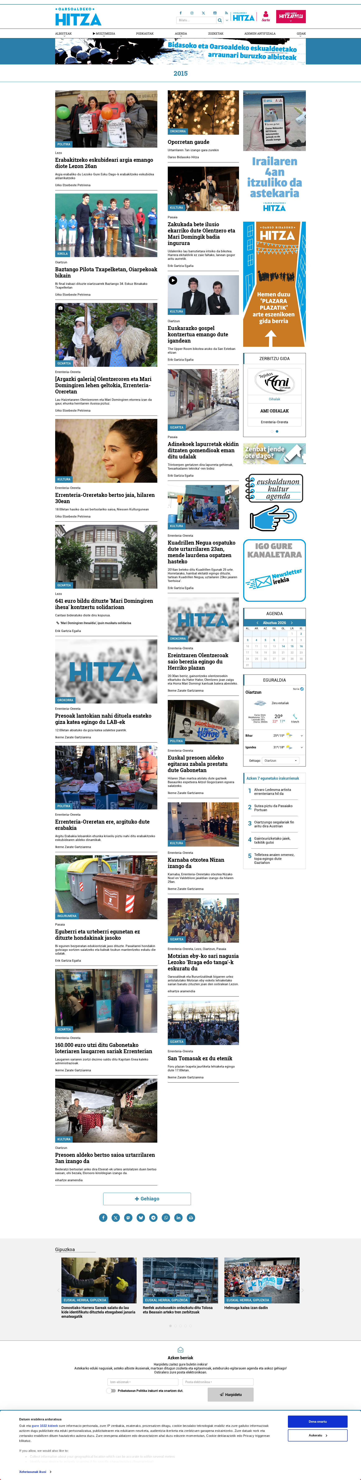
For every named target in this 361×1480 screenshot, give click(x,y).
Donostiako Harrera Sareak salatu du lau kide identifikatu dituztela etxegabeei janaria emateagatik (98, 1312)
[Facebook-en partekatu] (103, 1218)
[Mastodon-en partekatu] (128, 1218)
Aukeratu (315, 1435)
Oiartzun (61, 262)
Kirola (62, 253)
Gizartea (64, 363)
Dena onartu (318, 1421)
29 (267, 633)
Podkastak (145, 33)
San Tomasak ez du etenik (200, 1058)
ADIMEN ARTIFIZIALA (260, 33)
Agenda (181, 33)
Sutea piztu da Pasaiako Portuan (273, 808)
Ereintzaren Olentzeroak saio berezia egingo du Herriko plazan (198, 661)
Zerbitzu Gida (274, 358)
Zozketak (215, 33)
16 (301, 646)
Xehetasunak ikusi (32, 1472)
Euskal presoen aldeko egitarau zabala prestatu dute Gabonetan (198, 764)
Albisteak (63, 33)
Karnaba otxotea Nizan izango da (196, 862)
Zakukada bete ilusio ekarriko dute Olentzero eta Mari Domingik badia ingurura (201, 233)
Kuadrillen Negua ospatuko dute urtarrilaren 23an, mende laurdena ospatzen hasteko (201, 552)
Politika (63, 144)
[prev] (257, 622)
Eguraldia (274, 680)
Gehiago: (255, 760)
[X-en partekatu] (116, 1218)
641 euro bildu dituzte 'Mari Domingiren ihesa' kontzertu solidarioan (104, 604)
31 (285, 633)
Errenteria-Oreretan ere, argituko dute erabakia (102, 824)
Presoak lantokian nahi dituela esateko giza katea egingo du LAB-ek (103, 718)
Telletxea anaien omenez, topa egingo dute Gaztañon (274, 859)
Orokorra (65, 700)
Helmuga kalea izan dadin (246, 1307)
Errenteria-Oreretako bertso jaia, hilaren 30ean (105, 498)
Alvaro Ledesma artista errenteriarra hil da (272, 792)
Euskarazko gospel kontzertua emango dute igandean (198, 334)
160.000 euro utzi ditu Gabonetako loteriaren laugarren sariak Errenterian (103, 1048)
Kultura (63, 479)
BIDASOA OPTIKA (274, 410)
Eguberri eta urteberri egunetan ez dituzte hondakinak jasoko (97, 934)
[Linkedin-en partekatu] (178, 1218)
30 (276, 633)
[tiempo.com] (302, 689)
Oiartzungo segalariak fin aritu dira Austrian (274, 824)
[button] (280, 760)
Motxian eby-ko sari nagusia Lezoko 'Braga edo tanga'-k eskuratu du (203, 962)
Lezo (58, 153)
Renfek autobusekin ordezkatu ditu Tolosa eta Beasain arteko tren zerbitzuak (178, 1309)
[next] (291, 622)
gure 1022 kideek (45, 1425)
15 (292, 646)
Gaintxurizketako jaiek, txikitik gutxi (272, 840)
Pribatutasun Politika (132, 1391)
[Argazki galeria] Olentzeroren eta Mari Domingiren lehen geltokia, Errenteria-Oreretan (103, 385)
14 (283, 646)
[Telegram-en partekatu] (153, 1218)
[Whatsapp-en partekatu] (166, 1218)
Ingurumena (66, 916)
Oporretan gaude (188, 141)
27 (250, 633)
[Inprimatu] (191, 1218)
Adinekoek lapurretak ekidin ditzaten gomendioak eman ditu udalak (203, 450)
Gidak (301, 33)
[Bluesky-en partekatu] (141, 1218)
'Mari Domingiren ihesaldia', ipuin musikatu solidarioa (95, 623)
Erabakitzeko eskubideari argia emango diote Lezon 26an (104, 163)
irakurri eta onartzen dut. (150, 1391)
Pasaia (60, 924)
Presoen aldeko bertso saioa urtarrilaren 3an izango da (105, 1158)
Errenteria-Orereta (67, 372)
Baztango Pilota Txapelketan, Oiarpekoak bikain (106, 272)
